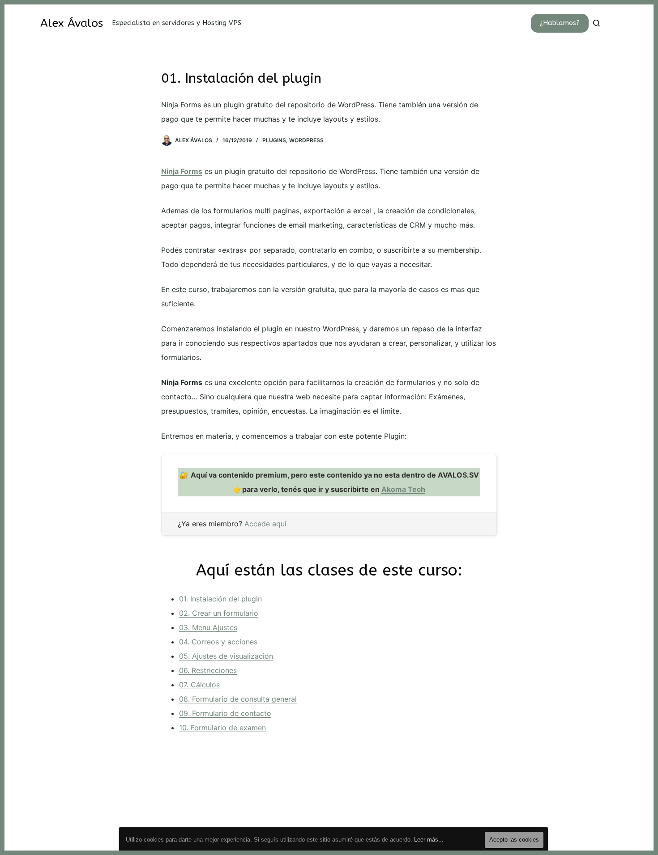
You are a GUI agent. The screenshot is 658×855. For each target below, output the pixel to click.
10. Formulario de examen (222, 727)
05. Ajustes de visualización (226, 656)
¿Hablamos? (560, 23)
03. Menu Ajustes (208, 627)
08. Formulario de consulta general (238, 698)
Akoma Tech (403, 489)
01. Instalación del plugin (220, 598)
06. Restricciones (208, 670)
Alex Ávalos (71, 23)
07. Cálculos (199, 684)
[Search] (596, 23)
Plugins (274, 140)
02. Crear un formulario (218, 613)
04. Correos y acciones (218, 641)
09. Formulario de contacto (225, 713)
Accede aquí (265, 523)
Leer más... (429, 839)
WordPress (306, 140)
